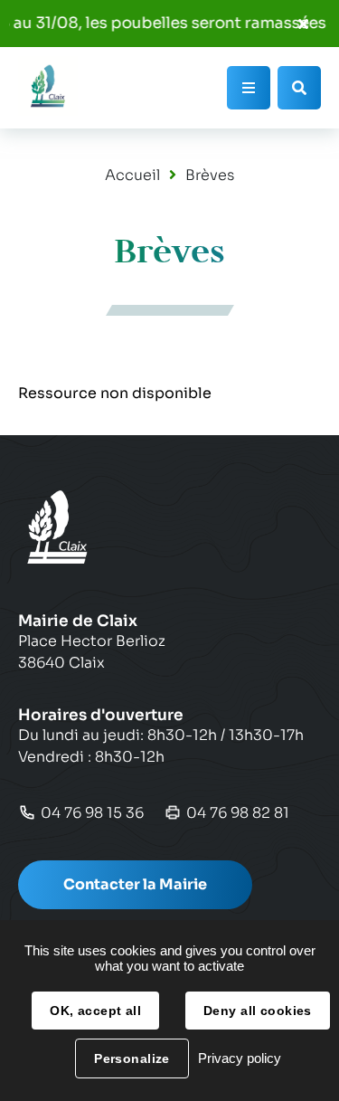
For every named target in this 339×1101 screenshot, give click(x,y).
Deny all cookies (257, 1010)
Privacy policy (239, 1058)
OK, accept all (95, 1010)
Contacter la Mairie (135, 884)
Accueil (132, 175)
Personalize (132, 1058)
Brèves (209, 175)
